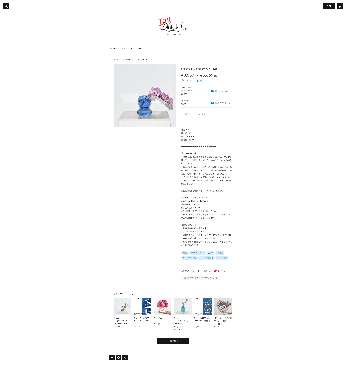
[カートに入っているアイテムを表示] (340, 6)
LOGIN (329, 6)
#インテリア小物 (206, 258)
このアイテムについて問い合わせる (202, 278)
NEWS (139, 48)
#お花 (210, 253)
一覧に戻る (173, 341)
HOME (113, 48)
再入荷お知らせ (222, 91)
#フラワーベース (197, 253)
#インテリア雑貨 (189, 258)
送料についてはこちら (194, 80)
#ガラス (220, 253)
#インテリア (222, 258)
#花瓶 (185, 253)
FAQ (130, 48)
